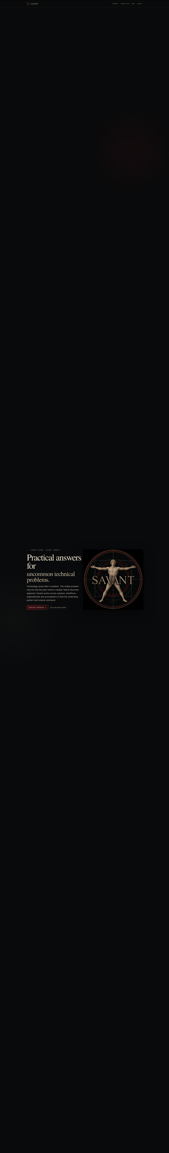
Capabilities (125, 3)
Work (133, 3)
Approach (115, 3)
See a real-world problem (58, 607)
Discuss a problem (37, 607)
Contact (139, 3)
